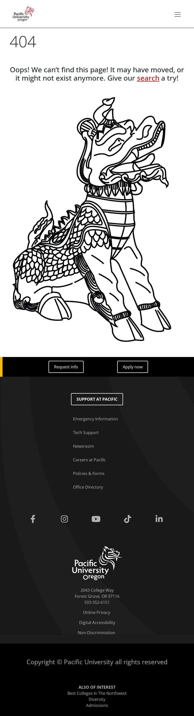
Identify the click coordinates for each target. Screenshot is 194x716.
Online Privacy (96, 612)
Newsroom (83, 446)
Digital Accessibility (97, 622)
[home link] (97, 563)
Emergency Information (95, 419)
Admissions (97, 705)
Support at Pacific (97, 399)
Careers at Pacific (89, 460)
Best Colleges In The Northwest (97, 693)
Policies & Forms (89, 473)
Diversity (97, 699)
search (148, 78)
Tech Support (86, 432)
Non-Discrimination (96, 632)
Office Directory (88, 487)
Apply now (132, 367)
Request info (66, 367)
